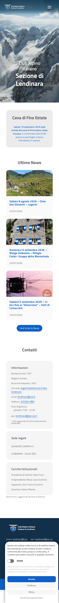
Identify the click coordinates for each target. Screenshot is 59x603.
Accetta (31, 579)
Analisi (20, 560)
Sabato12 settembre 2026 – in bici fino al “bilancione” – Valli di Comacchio (29, 305)
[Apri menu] (49, 7)
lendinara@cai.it (26, 397)
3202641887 (28, 401)
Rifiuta (31, 592)
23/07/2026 (15, 211)
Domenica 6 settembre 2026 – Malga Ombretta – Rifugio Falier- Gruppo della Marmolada (29, 253)
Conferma (31, 585)
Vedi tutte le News (29, 328)
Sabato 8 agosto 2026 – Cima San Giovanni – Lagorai (27, 203)
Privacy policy (31, 597)
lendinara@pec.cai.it (26, 416)
